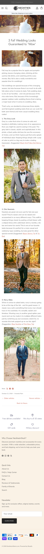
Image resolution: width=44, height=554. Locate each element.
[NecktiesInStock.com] (22, 8)
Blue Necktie (16, 324)
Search (4, 490)
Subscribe (9, 521)
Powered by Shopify (26, 546)
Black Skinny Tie (29, 233)
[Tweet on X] (7, 389)
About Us (5, 469)
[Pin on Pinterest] (13, 389)
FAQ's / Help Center (9, 472)
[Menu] (2, 8)
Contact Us (6, 476)
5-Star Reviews (26, 2)
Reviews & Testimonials (11, 483)
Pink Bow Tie (28, 324)
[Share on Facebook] (10, 389)
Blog (3, 479)
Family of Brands (8, 486)
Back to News (22, 403)
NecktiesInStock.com (13, 546)
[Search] (7, 8)
